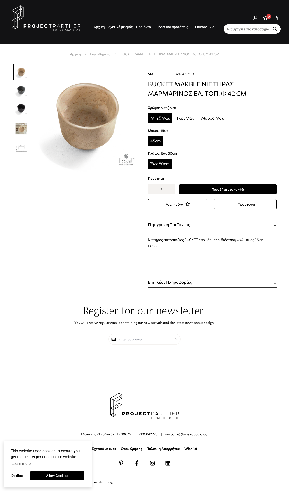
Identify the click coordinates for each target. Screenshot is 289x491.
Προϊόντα (143, 27)
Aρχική (99, 27)
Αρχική (75, 54)
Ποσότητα (156, 178)
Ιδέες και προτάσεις (173, 27)
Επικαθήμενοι (101, 54)
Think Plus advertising (98, 482)
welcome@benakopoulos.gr (187, 434)
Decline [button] (17, 475)
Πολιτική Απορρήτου (163, 448)
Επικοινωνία (204, 27)
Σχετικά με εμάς (120, 27)
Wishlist (190, 448)
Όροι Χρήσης (131, 448)
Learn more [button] (21, 463)
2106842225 (148, 434)
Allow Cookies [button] (57, 475)
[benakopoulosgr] (46, 18)
